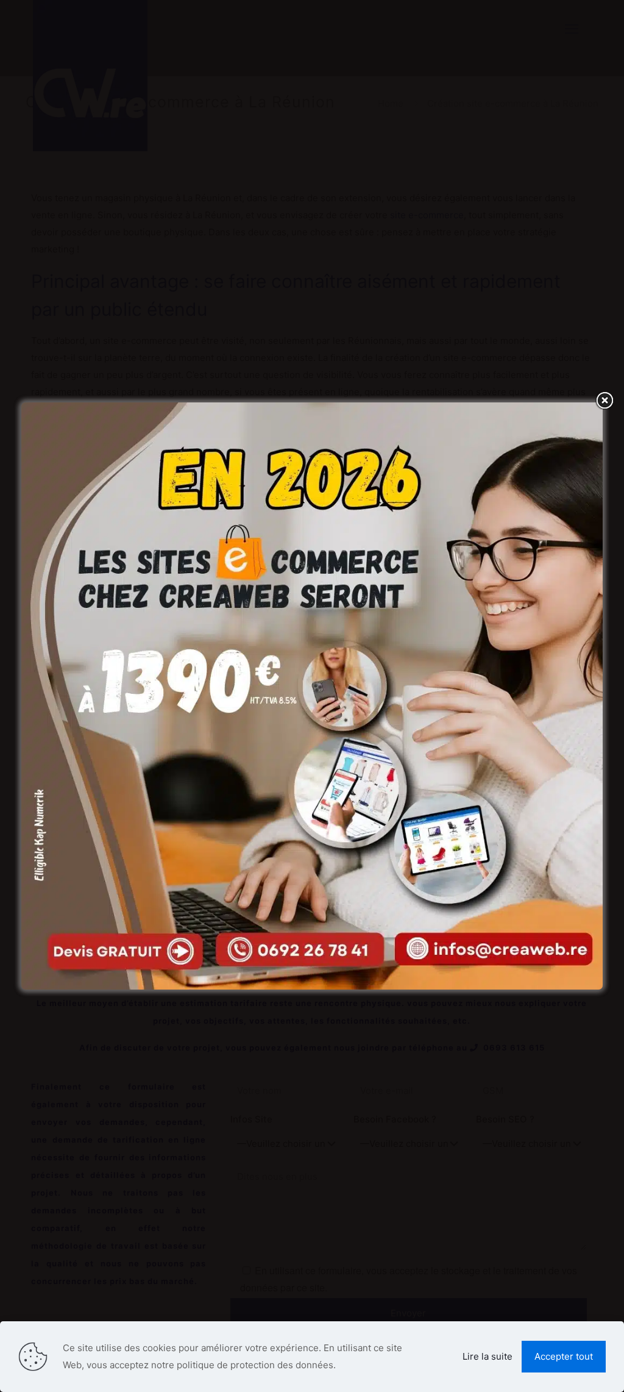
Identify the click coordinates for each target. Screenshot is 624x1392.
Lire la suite (487, 1356)
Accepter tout (563, 1356)
